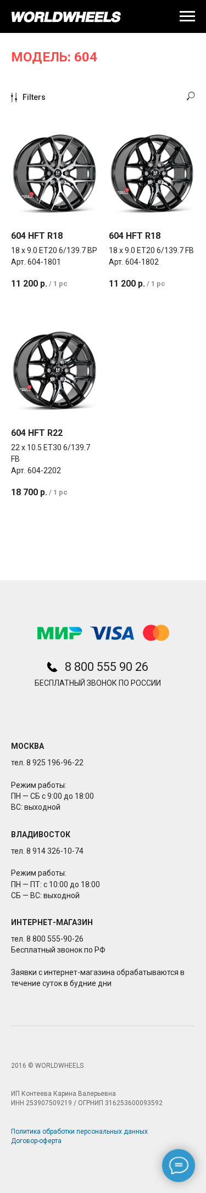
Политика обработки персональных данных (79, 1131)
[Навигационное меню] (187, 16)
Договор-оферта (36, 1141)
